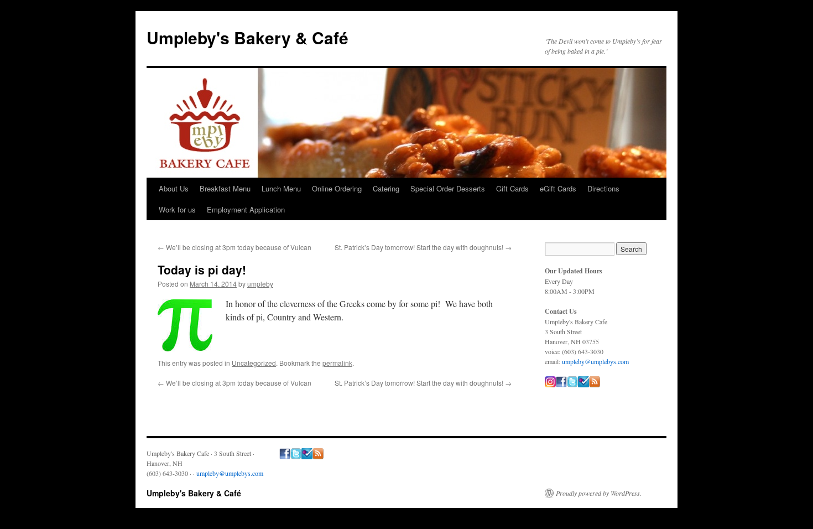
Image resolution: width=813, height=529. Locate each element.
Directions (603, 188)
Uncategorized (254, 362)
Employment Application (246, 209)
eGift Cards (558, 188)
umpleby (260, 283)
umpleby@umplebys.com (595, 361)
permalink (337, 362)
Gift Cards (512, 188)
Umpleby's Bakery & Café (247, 37)
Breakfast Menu (225, 188)
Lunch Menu (281, 188)
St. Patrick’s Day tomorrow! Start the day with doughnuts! (423, 247)
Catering (386, 188)
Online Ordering (337, 188)
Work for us (177, 209)
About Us (174, 188)
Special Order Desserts (447, 188)
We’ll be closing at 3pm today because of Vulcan (234, 247)
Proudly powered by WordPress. (599, 493)
